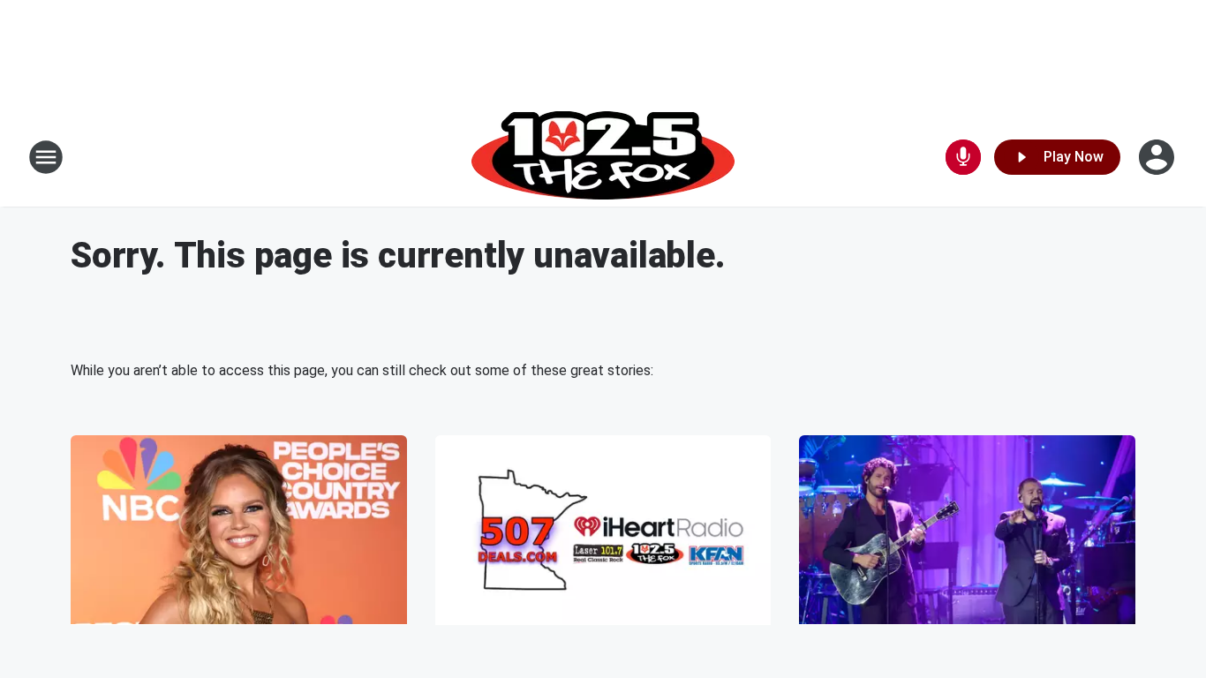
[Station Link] (603, 157)
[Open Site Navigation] (46, 157)
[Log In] (1158, 157)
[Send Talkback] (963, 157)
